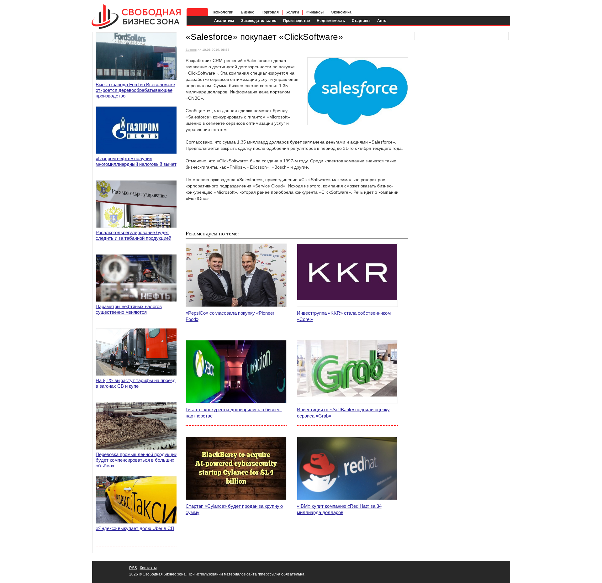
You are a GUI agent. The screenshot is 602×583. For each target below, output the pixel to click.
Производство (296, 20)
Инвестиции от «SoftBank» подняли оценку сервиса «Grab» (343, 412)
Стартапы (361, 20)
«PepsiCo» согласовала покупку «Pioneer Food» (230, 316)
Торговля (270, 12)
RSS (133, 568)
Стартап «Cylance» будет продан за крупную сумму (234, 509)
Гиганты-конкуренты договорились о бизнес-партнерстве (234, 412)
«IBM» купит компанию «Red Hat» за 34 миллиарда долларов (339, 509)
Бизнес (247, 12)
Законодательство (258, 20)
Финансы (315, 12)
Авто (381, 20)
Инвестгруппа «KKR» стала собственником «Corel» (344, 316)
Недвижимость (331, 20)
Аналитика (224, 20)
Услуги (292, 12)
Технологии (222, 12)
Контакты (148, 568)
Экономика (341, 12)
